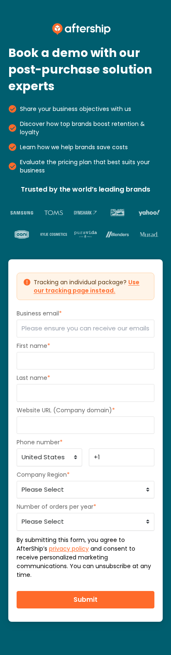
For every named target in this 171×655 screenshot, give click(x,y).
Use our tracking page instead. (86, 286)
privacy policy (69, 548)
